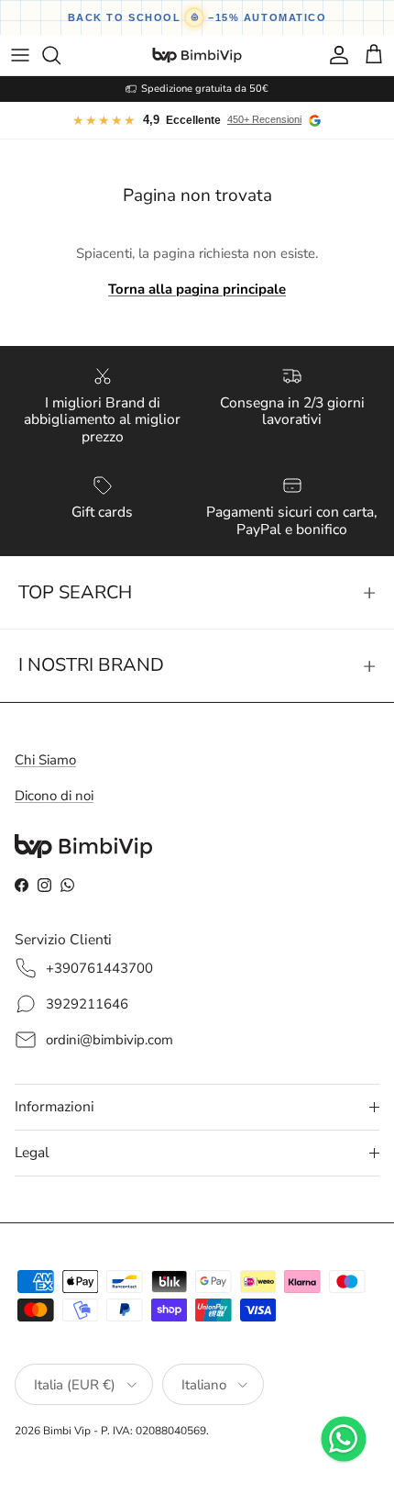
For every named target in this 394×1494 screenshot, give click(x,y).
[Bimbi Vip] (197, 55)
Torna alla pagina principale (197, 289)
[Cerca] (60, 55)
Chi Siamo (45, 760)
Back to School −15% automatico (197, 17)
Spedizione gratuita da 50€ (204, 88)
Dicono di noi (54, 795)
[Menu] (20, 55)
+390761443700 (99, 968)
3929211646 (87, 1004)
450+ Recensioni (264, 119)
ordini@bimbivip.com (109, 1040)
